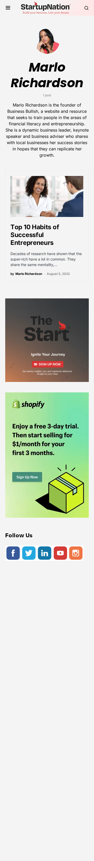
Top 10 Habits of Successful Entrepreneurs (34, 234)
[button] (8, 8)
